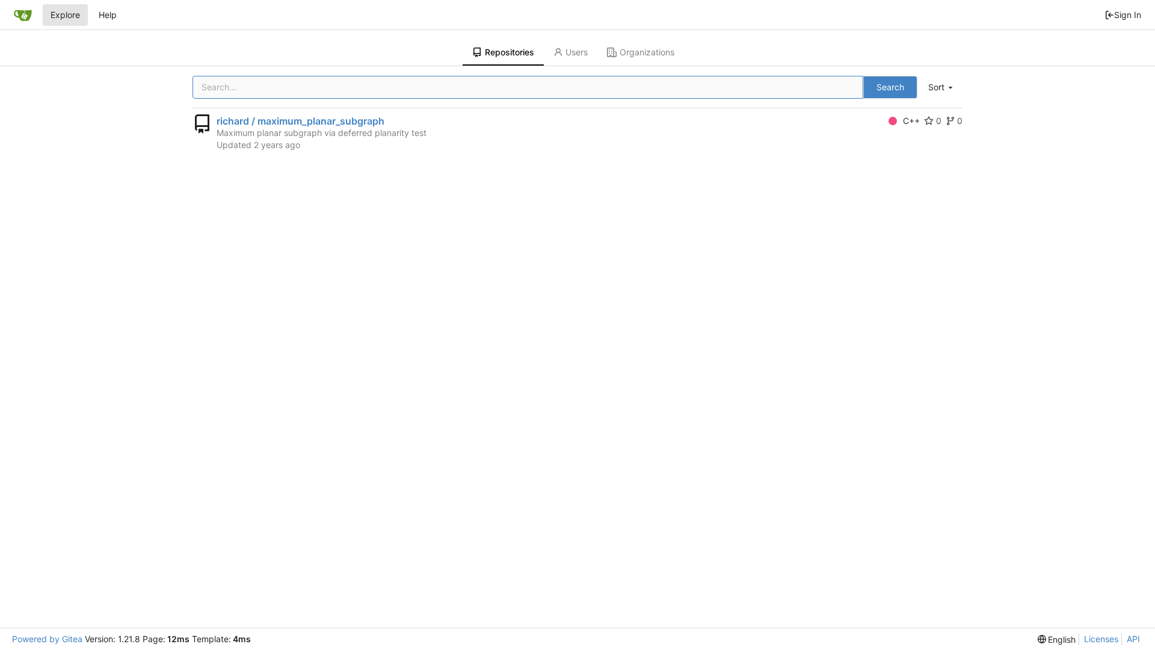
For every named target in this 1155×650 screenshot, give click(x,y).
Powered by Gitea (47, 639)
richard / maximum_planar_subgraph (300, 121)
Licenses (1101, 639)
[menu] (941, 87)
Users (576, 52)
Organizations (647, 52)
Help (108, 15)
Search (890, 87)
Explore (65, 15)
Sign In (1127, 15)
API (1133, 639)
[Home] (23, 15)
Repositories (509, 52)
